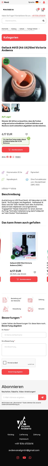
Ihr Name (6, 330)
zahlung (13, 188)
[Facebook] (7, 157)
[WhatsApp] (13, 157)
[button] (26, 134)
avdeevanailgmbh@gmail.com (24, 450)
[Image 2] (15, 108)
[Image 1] (6, 108)
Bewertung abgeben (15, 372)
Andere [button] (18, 157)
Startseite (5, 29)
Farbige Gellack (32, 29)
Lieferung (5, 188)
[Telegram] (10, 157)
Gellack (22, 29)
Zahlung (36, 435)
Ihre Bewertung (8, 341)
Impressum (24, 439)
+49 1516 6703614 (38, 16)
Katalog (14, 29)
